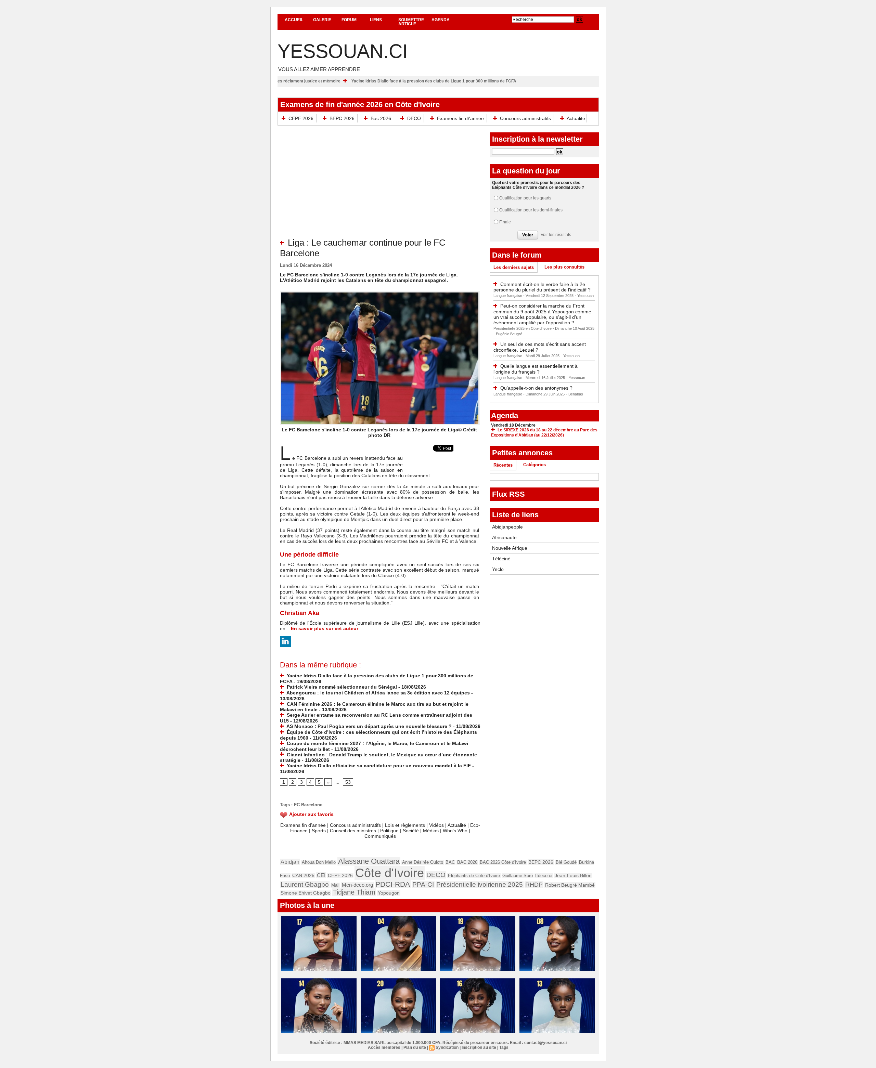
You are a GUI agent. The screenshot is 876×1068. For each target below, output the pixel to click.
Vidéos (436, 825)
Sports (319, 830)
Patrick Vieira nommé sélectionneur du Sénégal (341, 687)
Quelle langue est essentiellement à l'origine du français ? (535, 369)
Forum (349, 19)
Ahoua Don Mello (319, 862)
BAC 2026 (467, 862)
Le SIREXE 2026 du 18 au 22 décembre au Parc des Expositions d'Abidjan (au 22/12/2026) (544, 433)
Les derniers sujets (513, 267)
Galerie (322, 19)
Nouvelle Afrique (509, 548)
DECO (414, 118)
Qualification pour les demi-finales (531, 210)
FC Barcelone (308, 804)
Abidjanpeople (507, 527)
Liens (376, 19)
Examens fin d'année (303, 825)
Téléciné (501, 558)
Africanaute (504, 537)
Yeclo (498, 569)
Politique (389, 830)
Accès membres (384, 1047)
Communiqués (380, 836)
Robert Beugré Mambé (570, 885)
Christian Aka (299, 613)
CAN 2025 (303, 875)
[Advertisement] (380, 186)
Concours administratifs (525, 118)
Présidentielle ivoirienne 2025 (479, 884)
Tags (503, 1047)
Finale (505, 222)
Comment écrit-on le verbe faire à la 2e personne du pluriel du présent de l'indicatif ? (542, 287)
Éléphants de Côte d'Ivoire (474, 875)
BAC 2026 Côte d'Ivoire (503, 862)
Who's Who (455, 830)
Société (411, 830)
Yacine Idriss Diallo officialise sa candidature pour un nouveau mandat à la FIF (378, 765)
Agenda (440, 19)
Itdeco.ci (543, 875)
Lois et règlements (405, 825)
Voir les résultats (556, 234)
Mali (335, 885)
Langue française (508, 296)
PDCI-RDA (392, 884)
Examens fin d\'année (460, 118)
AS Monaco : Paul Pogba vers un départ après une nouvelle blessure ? (368, 726)
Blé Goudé (566, 862)
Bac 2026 (380, 118)
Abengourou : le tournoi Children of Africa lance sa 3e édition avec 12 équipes (377, 692)
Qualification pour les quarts (525, 198)
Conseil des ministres (353, 830)
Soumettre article (411, 21)
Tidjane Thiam (354, 892)
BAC (450, 862)
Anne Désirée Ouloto (422, 862)
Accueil (294, 19)
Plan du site (414, 1047)
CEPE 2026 (301, 118)
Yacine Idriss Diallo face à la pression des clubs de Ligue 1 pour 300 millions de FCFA (472, 81)
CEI (321, 875)
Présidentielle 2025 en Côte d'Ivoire (523, 328)
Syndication (447, 1047)
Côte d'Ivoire (389, 873)
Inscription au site (479, 1047)
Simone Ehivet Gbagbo (306, 893)
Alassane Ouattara (369, 861)
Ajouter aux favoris (311, 814)
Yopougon (389, 893)
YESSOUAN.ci (343, 51)
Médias (431, 830)
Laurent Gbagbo (305, 884)
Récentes (503, 465)
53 (348, 782)
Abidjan (290, 862)
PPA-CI (423, 884)
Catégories (534, 464)
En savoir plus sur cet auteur (324, 628)
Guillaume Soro (517, 875)
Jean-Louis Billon (573, 875)
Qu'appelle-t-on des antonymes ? (536, 388)
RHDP (534, 884)
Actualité (575, 118)
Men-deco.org (357, 885)
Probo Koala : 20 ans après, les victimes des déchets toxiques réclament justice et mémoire (289, 81)
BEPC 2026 (342, 118)
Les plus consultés (564, 267)
